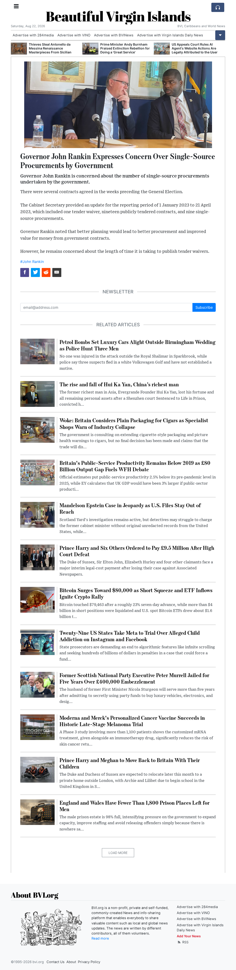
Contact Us (56, 962)
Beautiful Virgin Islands (118, 16)
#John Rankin (32, 261)
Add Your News (189, 936)
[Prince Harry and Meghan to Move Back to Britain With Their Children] (37, 769)
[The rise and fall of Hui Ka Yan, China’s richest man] (37, 393)
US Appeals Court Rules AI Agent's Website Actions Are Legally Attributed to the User (123, 48)
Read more (100, 938)
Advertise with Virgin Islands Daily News (170, 35)
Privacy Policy (89, 962)
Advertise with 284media (33, 35)
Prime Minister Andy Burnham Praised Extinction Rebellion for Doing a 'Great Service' (53, 48)
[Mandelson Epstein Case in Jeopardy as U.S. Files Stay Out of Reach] (37, 514)
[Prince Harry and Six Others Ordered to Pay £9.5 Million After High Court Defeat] (37, 557)
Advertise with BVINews (113, 35)
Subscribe (204, 307)
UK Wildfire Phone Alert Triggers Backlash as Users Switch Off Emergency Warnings (197, 48)
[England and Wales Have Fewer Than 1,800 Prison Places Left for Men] (37, 812)
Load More (118, 853)
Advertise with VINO (73, 35)
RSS (185, 942)
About (71, 962)
